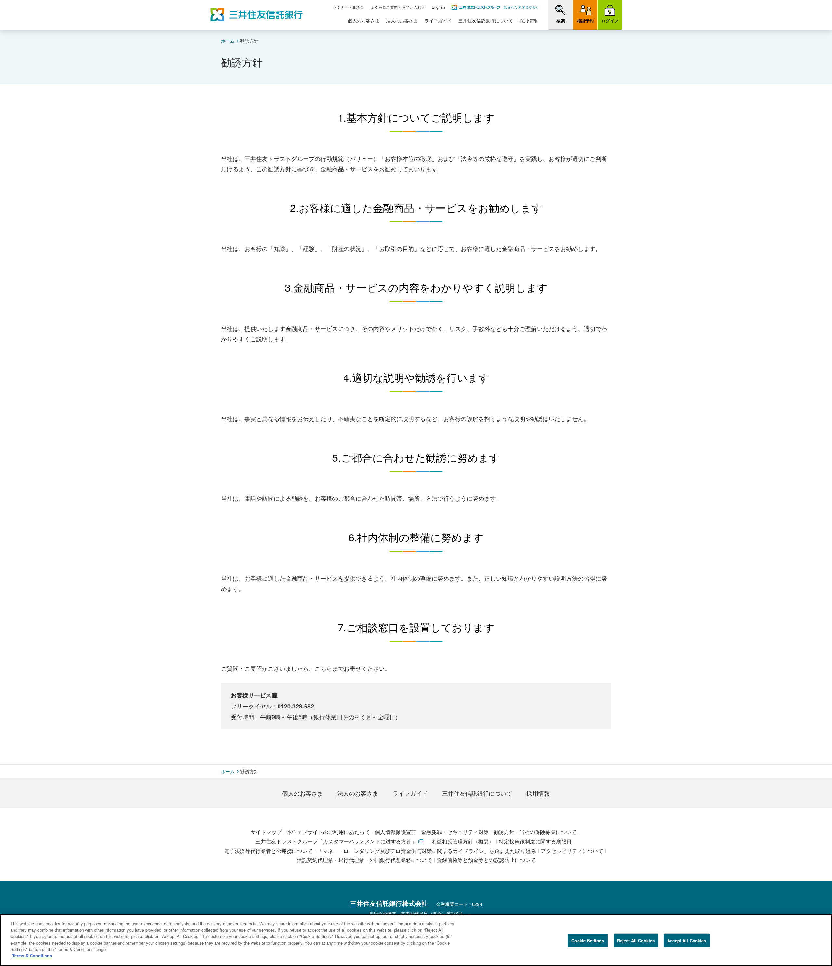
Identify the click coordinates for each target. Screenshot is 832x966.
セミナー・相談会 (348, 7)
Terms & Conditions (32, 955)
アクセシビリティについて (572, 850)
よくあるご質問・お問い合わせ (397, 7)
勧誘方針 (504, 832)
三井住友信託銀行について (485, 21)
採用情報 (528, 21)
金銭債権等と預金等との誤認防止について (486, 860)
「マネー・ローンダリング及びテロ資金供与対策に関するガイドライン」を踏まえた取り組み (427, 850)
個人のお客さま (364, 21)
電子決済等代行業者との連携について (268, 850)
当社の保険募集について (548, 832)
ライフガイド (438, 21)
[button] (560, 14)
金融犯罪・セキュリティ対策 (455, 832)
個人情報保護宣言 (395, 832)
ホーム (228, 40)
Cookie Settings (587, 940)
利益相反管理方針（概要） (463, 841)
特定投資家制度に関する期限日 (535, 841)
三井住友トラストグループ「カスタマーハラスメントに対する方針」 (336, 841)
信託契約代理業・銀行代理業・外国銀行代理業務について (364, 860)
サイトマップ (266, 832)
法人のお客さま (402, 21)
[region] (416, 940)
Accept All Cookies (686, 940)
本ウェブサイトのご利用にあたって (328, 832)
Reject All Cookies (636, 940)
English (438, 7)
